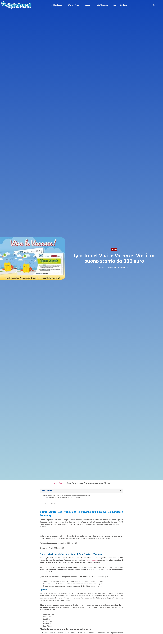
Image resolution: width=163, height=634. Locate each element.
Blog (114, 5)
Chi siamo (123, 5)
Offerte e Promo (74, 5)
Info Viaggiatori (103, 5)
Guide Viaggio (56, 5)
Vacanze (88, 5)
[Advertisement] (81, 24)
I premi (47, 500)
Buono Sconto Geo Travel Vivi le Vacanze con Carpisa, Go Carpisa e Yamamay (67, 495)
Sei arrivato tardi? (51, 503)
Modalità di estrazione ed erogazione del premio (59, 502)
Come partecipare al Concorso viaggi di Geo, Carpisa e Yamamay (62, 497)
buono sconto (92, 560)
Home (55, 483)
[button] (153, 5)
